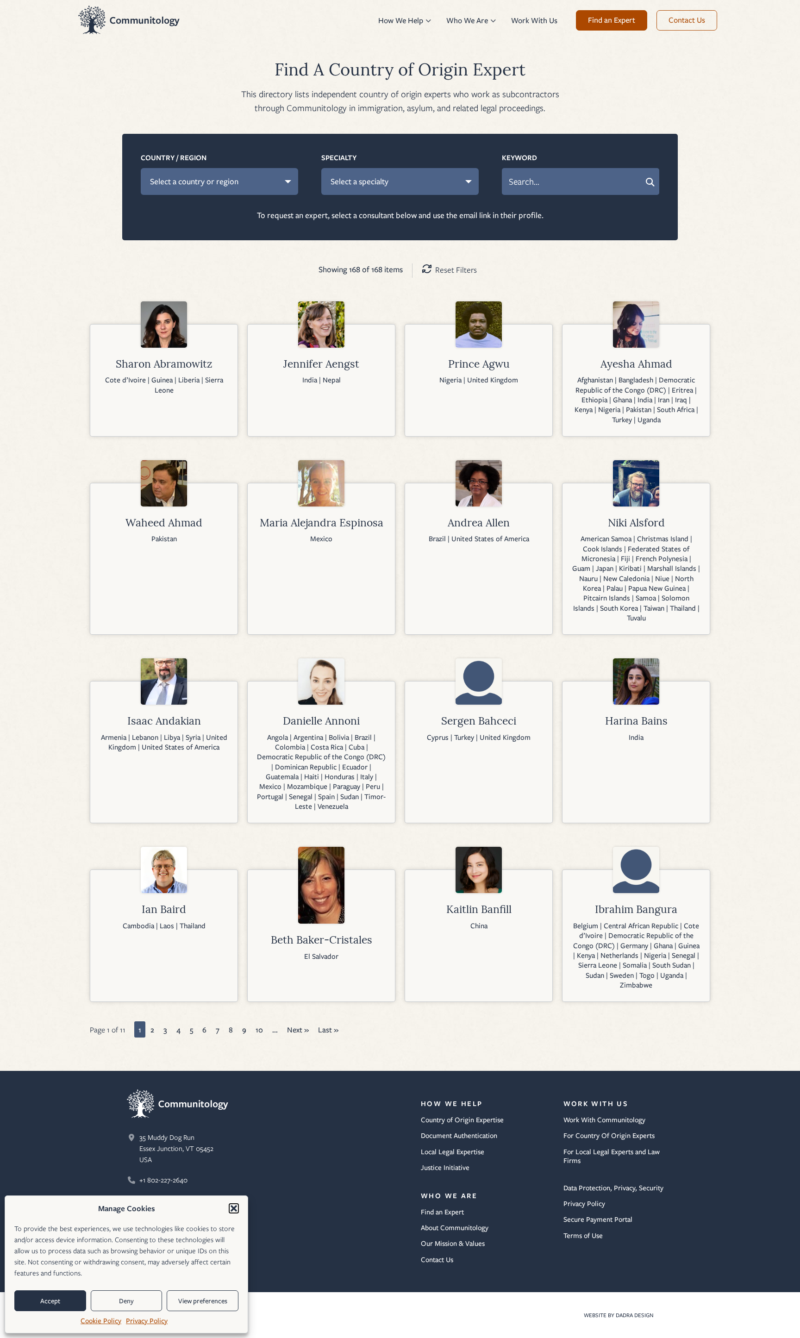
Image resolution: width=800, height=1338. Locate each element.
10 (259, 1029)
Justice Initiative (445, 1168)
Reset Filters (456, 269)
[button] (233, 1208)
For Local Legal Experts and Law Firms (611, 1156)
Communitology (129, 20)
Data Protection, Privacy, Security (613, 1188)
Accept (50, 1301)
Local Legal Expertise (452, 1152)
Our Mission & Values (453, 1243)
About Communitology (454, 1228)
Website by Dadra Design (622, 1315)
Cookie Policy (101, 1321)
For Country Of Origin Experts (609, 1136)
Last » (328, 1029)
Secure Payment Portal (597, 1219)
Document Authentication (459, 1136)
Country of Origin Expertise (462, 1120)
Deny (126, 1301)
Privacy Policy (147, 1321)
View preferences (202, 1301)
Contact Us (437, 1260)
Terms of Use (583, 1236)
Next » (298, 1029)
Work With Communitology (604, 1120)
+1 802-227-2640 (163, 1180)
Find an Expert (442, 1212)
